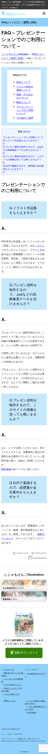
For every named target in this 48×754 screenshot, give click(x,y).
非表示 (27, 131)
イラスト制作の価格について (24, 88)
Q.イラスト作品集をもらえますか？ (21, 140)
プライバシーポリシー (10, 728)
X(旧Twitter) (31, 712)
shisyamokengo (40, 557)
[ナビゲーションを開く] (44, 13)
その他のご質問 (24, 118)
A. (4, 143)
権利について (23, 102)
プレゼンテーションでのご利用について (24, 110)
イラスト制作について (12, 684)
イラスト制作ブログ (12, 694)
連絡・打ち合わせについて (24, 96)
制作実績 (6, 469)
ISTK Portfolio (24, 751)
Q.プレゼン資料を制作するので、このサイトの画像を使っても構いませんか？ (23, 157)
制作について (23, 82)
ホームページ (9, 669)
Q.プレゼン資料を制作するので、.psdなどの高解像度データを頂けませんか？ (23, 148)
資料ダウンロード (26, 652)
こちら (38, 245)
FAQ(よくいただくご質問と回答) (19, 22)
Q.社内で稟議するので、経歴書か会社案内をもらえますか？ (23, 167)
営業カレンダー (10, 700)
